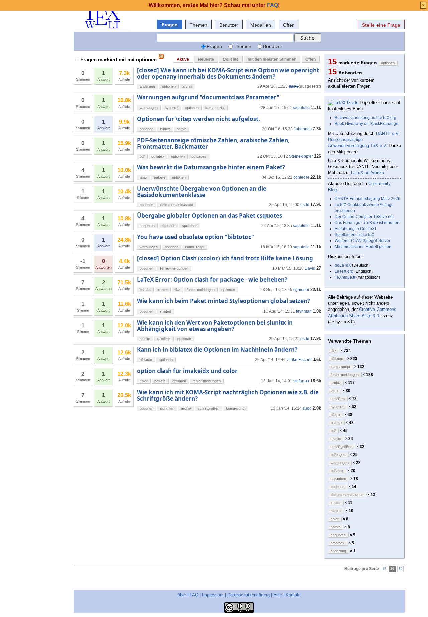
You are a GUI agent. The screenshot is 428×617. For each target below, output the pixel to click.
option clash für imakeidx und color (187, 371)
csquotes (147, 226)
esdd (304, 204)
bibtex (165, 129)
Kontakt (293, 594)
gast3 (294, 86)
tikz (177, 290)
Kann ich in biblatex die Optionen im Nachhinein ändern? (217, 349)
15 (384, 569)
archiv (187, 86)
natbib (181, 129)
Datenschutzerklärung (248, 594)
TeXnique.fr (345, 277)
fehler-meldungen (174, 268)
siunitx (145, 339)
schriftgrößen (208, 408)
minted (165, 311)
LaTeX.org (344, 271)
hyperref (171, 108)
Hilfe (277, 594)
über (182, 594)
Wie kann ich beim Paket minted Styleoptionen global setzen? (223, 301)
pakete (159, 177)
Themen (198, 25)
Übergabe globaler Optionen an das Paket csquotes (209, 215)
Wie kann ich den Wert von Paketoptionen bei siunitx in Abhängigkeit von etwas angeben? (215, 325)
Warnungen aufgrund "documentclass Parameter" (208, 97)
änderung (147, 86)
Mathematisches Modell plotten (363, 246)
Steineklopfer (301, 156)
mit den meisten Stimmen (272, 59)
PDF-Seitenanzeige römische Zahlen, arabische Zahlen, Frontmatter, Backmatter (213, 143)
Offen (289, 25)
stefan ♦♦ (301, 381)
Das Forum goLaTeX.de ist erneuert (367, 222)
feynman (304, 311)
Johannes (303, 129)
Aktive (183, 59)
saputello (301, 107)
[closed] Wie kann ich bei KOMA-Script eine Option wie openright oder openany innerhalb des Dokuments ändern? (228, 73)
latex (143, 177)
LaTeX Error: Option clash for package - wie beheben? (212, 279)
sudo (307, 408)
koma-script (215, 108)
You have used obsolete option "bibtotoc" (195, 237)
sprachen (189, 226)
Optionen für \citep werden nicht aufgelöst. (198, 119)
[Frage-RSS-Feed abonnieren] (161, 56)
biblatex (146, 360)
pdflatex (157, 156)
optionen (169, 86)
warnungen (149, 108)
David (310, 268)
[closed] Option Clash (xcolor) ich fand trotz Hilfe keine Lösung (225, 258)
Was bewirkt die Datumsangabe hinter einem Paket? (211, 167)
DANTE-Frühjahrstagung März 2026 (367, 198)
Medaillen (260, 25)
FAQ (194, 594)
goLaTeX (343, 265)
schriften (167, 408)
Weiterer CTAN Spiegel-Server (362, 240)
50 (401, 569)
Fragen (170, 24)
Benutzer (228, 25)
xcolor (162, 290)
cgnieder (301, 177)
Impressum (213, 594)
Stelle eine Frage (381, 25)
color (144, 381)
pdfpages (198, 156)
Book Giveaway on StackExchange (366, 123)
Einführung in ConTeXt (355, 228)
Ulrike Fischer (299, 359)
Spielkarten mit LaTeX (354, 234)
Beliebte (231, 59)
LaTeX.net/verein (367, 172)
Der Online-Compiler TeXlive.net (364, 216)
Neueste (206, 59)
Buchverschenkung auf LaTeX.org (365, 117)
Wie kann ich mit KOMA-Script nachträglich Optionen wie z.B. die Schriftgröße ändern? (228, 395)
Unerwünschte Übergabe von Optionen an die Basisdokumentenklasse (201, 191)
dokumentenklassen (176, 205)
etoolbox (164, 339)
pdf (142, 156)
